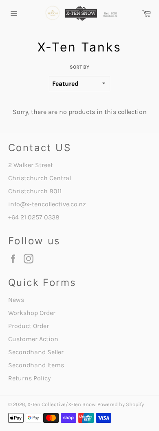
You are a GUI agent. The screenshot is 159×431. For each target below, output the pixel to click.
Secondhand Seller (36, 352)
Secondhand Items (36, 365)
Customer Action (33, 339)
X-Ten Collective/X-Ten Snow (61, 404)
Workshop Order (31, 313)
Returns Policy (29, 378)
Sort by (79, 67)
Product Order (28, 326)
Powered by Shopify (120, 404)
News (16, 300)
